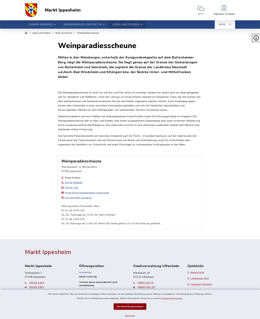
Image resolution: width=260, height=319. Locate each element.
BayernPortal (197, 272)
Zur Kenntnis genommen (130, 306)
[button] (256, 38)
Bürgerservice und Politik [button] (83, 24)
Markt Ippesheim (63, 10)
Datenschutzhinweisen (172, 298)
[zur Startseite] (31, 10)
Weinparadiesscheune (88, 33)
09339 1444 (36, 282)
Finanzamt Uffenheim (201, 284)
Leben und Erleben (41, 33)
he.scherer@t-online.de (78, 197)
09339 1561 (36, 287)
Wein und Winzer (64, 33)
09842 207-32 (146, 287)
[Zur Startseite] (26, 33)
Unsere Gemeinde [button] (41, 24)
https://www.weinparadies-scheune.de (87, 192)
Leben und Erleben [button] (125, 24)
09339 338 (71, 187)
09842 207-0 (145, 282)
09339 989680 (74, 182)
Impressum (130, 315)
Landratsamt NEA (200, 278)
